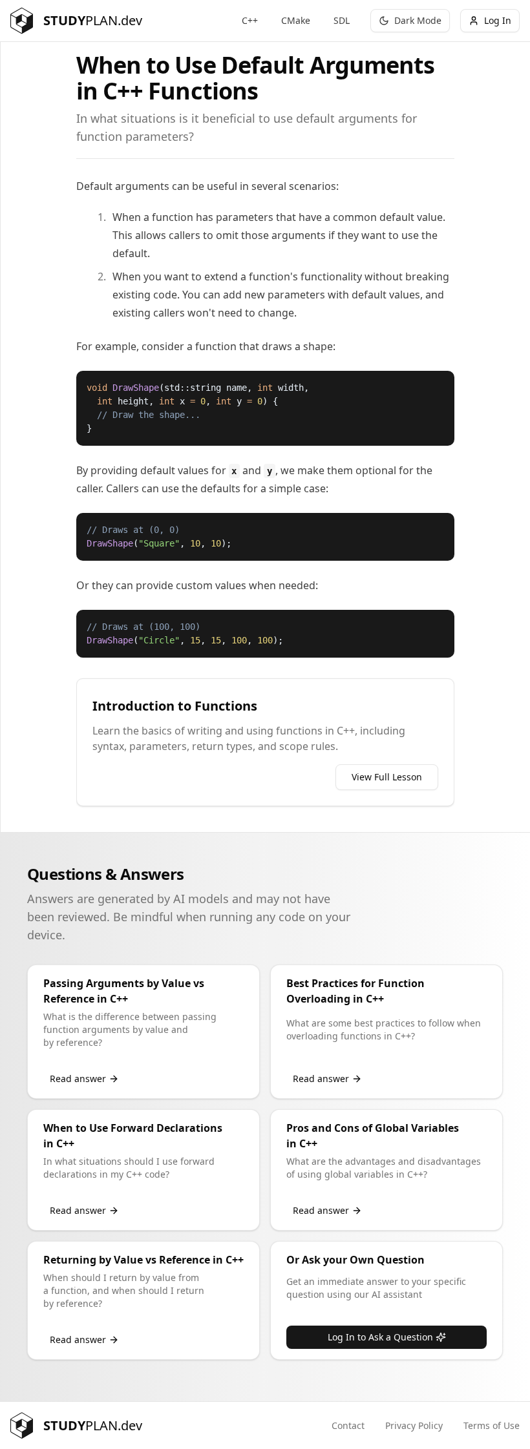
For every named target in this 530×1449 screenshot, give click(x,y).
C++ (250, 20)
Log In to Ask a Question (380, 1337)
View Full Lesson (387, 777)
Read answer (78, 1078)
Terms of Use (491, 1425)
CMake (295, 20)
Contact (348, 1425)
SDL (342, 20)
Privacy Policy (414, 1425)
